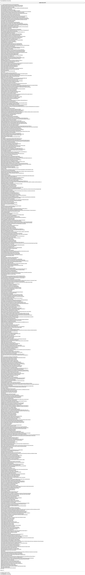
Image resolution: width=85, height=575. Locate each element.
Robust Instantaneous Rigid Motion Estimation (7, 444)
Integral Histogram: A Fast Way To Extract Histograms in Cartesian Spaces (11, 259)
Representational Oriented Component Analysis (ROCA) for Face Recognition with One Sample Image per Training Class (18, 435)
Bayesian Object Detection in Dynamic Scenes (7, 67)
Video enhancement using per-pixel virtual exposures (8, 550)
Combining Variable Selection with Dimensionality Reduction (9, 98)
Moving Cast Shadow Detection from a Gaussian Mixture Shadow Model (11, 327)
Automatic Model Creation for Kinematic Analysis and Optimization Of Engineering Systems (14, 52)
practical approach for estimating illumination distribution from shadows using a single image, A (15, 399)
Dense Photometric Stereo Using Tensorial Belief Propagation (10, 125)
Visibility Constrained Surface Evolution (6, 555)
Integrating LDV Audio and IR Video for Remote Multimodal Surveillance (11, 261)
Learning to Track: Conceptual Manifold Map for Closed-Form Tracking (11, 288)
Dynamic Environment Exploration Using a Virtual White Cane (10, 152)
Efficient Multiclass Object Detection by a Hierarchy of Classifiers (10, 162)
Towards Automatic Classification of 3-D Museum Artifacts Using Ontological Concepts (13, 517)
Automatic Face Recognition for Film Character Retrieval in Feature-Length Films (12, 49)
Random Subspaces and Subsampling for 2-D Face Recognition (10, 412)
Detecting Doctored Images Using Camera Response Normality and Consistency (12, 129)
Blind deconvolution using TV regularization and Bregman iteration (10, 74)
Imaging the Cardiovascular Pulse (5, 249)
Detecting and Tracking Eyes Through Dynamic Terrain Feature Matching (11, 128)
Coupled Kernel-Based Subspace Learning (7, 115)
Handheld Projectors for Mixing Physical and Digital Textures (9, 225)
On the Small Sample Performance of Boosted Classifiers (9, 367)
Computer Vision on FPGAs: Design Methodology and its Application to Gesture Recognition (14, 104)
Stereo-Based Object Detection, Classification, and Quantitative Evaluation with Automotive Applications (16, 493)
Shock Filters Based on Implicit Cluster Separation (8, 466)
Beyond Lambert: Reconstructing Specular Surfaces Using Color (10, 69)
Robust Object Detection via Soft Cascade (7, 447)
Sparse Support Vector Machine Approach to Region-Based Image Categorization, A (13, 481)
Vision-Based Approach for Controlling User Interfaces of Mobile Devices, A (12, 557)
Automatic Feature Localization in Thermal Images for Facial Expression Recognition (13, 50)
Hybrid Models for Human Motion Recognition (7, 239)
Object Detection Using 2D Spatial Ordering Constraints (9, 358)
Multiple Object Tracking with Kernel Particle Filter (8, 342)
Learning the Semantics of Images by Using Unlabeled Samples (10, 286)
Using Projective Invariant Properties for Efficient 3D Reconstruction (10, 544)
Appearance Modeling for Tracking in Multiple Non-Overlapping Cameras (11, 34)
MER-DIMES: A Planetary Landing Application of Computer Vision (10, 309)
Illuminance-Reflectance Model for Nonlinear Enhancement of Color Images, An (12, 242)
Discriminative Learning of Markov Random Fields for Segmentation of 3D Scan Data (13, 145)
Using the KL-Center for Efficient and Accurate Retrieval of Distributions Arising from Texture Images (15, 546)
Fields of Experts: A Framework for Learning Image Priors (9, 204)
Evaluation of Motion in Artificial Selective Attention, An (9, 176)
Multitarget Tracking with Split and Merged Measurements (9, 344)
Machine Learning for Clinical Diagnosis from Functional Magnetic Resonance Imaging (13, 302)
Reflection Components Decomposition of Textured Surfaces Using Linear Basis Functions (13, 428)
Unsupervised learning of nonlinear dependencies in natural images (10, 538)
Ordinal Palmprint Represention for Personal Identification (9, 377)
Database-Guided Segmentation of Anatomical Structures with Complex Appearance (13, 121)
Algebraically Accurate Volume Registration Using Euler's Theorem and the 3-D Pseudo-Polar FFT (15, 30)
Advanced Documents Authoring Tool (6, 28)
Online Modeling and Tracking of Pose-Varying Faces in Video (10, 371)
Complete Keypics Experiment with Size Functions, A (8, 101)
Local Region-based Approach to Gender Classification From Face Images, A (12, 298)
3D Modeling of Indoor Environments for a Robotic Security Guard (10, 14)
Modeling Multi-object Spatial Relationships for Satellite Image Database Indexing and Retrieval (15, 319)
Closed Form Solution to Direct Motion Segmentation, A (9, 90)
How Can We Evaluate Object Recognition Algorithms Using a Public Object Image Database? (14, 234)
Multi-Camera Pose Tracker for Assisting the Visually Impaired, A (10, 329)
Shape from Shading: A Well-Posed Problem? (7, 463)
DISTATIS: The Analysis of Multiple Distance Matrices (8, 147)
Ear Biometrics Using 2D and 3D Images (6, 155)
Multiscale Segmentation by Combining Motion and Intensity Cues (10, 343)
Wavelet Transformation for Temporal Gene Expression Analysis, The (11, 561)
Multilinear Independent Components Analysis (7, 337)
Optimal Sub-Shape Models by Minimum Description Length (9, 375)
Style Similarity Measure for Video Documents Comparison (9, 498)
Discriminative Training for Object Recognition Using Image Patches (10, 146)
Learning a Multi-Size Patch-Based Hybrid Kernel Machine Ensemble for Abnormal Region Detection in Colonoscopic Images (19, 280)
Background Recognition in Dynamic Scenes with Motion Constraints (10, 58)
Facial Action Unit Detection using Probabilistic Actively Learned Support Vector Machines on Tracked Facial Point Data (18, 190)
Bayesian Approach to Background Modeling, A (7, 62)
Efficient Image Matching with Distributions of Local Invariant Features (11, 159)
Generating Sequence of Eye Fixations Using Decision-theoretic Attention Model (12, 214)
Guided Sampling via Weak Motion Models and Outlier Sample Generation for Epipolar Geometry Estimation (16, 222)
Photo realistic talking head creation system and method (9, 391)
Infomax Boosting (3, 256)
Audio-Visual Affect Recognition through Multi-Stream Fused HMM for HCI (11, 44)
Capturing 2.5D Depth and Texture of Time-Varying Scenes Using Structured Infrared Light (14, 83)
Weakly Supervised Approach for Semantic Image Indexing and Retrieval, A (11, 563)
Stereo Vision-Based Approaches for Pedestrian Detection (9, 492)
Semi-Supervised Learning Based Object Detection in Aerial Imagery (10, 461)
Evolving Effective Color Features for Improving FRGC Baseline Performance (12, 179)
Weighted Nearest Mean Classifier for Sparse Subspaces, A (9, 565)
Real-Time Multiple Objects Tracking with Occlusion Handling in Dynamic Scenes (12, 422)
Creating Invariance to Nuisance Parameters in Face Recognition (10, 117)
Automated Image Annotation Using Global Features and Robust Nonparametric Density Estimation (15, 45)
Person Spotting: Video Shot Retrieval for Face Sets (8, 388)
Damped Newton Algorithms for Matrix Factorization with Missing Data (11, 120)
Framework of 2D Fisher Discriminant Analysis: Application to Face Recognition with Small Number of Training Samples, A (18, 210)
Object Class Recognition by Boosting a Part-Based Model (9, 356)
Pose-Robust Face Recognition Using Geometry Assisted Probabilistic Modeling (12, 395)
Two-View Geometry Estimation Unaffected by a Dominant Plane (10, 531)
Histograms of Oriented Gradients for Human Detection (9, 232)
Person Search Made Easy (4, 387)
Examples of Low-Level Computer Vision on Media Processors (10, 180)
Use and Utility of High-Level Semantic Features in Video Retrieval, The (11, 542)
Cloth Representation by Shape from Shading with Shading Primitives (11, 91)
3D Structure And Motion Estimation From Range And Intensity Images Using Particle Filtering (14, 17)
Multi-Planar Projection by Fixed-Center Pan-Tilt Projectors (9, 332)
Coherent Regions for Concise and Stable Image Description (9, 92)
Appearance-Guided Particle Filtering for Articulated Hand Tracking (10, 35)
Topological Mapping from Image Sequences (7, 515)
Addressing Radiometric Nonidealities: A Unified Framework (9, 27)
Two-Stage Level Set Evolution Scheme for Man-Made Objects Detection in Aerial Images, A (14, 530)
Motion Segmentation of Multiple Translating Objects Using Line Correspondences (12, 326)
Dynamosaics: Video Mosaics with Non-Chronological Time (9, 154)
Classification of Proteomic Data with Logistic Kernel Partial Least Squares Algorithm (13, 88)
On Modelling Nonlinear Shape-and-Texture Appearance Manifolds (10, 364)
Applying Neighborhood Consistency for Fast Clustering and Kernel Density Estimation (13, 36)
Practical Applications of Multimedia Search (7, 398)
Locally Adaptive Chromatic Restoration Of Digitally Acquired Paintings (11, 300)
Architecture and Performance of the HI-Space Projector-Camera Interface (11, 37)
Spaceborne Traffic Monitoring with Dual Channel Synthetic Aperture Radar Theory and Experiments (15, 479)
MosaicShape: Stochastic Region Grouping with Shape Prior (9, 325)
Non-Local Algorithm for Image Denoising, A (7, 350)
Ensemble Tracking (3, 168)
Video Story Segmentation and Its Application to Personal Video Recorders (11, 552)
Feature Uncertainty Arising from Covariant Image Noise (9, 202)
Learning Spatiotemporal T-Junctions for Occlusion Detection (9, 285)
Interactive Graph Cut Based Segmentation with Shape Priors (9, 264)
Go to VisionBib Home (3, 0)
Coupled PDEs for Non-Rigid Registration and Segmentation (9, 116)
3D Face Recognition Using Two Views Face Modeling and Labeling (10, 10)
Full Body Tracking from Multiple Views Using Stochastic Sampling (10, 211)
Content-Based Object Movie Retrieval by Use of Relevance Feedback (11, 109)
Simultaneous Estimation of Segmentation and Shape (8, 470)
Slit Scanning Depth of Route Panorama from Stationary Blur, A (10, 476)
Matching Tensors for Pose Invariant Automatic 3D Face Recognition (10, 306)
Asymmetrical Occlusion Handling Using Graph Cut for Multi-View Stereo (11, 43)
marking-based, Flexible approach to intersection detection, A (10, 304)
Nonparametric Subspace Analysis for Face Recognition (9, 353)
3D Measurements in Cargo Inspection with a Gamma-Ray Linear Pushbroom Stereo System (14, 13)
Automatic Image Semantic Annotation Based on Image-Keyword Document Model (13, 51)
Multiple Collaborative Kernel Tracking (6, 341)
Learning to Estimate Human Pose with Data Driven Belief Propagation (11, 287)
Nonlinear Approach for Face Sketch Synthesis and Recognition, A (10, 351)
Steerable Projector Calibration (5, 490)
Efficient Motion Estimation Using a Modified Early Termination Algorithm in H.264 (13, 161)
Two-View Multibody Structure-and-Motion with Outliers (9, 532)
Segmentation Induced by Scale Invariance (7, 451)
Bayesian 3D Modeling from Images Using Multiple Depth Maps (10, 61)
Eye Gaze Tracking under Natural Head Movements (8, 184)
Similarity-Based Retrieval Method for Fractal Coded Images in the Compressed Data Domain (14, 469)
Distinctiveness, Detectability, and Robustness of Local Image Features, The (11, 148)
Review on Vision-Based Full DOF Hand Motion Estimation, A (9, 438)
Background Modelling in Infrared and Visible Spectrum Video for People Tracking (12, 57)
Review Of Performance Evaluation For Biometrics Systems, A (10, 437)
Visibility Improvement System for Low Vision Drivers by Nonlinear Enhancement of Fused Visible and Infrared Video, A (18, 556)
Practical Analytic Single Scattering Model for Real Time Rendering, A (11, 397)
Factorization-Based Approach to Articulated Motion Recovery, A (10, 192)
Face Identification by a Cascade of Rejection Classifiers (9, 185)
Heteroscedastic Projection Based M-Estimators (8, 226)
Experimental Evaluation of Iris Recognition (7, 182)
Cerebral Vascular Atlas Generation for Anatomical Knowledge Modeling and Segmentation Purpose (15, 86)
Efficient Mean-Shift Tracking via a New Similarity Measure (9, 160)
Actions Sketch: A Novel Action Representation (7, 21)
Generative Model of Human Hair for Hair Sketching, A (9, 215)
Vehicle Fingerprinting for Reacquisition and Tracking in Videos (10, 548)
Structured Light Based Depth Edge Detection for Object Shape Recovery (11, 497)
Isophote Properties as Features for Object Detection (8, 270)
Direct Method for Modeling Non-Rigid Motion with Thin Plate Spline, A (11, 139)
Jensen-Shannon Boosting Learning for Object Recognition (9, 271)
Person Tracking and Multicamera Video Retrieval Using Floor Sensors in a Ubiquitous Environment (15, 389)
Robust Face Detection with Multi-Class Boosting (8, 442)
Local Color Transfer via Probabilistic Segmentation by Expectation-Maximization (12, 296)
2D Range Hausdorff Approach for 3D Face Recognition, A (10, 4)
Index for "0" (2, 570)
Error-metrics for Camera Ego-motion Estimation (8, 170)
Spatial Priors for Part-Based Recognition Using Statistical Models (10, 482)
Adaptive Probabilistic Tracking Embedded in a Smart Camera (10, 25)
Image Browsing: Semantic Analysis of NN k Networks (8, 245)
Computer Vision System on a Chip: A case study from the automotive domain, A (12, 105)
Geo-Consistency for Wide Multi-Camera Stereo (8, 218)
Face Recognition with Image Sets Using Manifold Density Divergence (11, 188)
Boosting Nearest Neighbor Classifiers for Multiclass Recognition (10, 76)
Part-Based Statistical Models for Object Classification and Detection (11, 382)
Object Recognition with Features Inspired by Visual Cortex (9, 360)
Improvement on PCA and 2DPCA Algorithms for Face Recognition (10, 253)
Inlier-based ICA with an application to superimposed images (9, 257)
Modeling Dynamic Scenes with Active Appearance (8, 318)
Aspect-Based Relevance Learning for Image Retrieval (8, 41)
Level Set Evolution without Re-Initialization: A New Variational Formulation (12, 294)
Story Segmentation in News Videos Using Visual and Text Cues (10, 495)
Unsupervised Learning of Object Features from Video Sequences (10, 539)
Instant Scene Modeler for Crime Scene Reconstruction (9, 258)
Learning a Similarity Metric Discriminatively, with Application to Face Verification (12, 281)
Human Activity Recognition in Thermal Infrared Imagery (9, 235)
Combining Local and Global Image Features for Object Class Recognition (11, 96)
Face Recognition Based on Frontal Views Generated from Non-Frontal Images (12, 187)
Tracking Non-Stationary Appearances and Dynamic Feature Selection (11, 525)
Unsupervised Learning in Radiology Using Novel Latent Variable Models (11, 536)
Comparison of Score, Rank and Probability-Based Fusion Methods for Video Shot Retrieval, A (14, 100)
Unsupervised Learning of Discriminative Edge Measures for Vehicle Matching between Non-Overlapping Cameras (17, 537)
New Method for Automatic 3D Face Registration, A (8, 348)
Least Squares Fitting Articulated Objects (7, 290)
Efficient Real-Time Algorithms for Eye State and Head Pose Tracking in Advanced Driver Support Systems (16, 164)
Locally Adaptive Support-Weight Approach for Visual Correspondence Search (12, 301)
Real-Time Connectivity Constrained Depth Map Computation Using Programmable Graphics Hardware (16, 419)
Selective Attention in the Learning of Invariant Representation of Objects (11, 455)
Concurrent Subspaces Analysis (5, 107)
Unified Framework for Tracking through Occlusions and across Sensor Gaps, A (12, 534)
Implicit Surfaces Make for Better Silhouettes (7, 250)
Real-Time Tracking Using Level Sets (6, 424)
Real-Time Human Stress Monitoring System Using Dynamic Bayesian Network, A (12, 421)
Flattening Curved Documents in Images (6, 207)
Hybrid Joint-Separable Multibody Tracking (7, 238)
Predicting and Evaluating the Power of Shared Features (9, 400)
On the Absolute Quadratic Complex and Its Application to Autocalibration (11, 365)
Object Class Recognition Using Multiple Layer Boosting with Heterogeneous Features (13, 357)
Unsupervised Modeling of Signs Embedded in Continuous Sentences (10, 540)
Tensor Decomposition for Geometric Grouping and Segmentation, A (10, 508)
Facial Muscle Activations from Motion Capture (7, 191)
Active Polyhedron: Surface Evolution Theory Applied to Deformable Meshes (12, 23)
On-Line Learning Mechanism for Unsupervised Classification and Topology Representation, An (14, 368)
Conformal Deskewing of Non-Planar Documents (8, 108)
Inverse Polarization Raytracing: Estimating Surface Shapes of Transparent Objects (12, 269)
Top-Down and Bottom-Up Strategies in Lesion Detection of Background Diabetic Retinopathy (14, 514)
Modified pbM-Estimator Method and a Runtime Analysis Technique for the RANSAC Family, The (14, 322)
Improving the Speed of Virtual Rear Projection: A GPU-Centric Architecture (12, 254)
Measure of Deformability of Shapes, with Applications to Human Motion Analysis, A (13, 308)
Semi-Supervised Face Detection (5, 460)
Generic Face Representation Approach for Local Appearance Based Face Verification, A (13, 217)
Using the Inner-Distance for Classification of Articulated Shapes (10, 545)
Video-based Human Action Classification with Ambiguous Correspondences (12, 553)
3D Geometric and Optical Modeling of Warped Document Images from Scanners (12, 12)
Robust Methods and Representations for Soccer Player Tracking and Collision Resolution (13, 446)
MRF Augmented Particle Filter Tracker (6, 328)
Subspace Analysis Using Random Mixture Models (8, 499)
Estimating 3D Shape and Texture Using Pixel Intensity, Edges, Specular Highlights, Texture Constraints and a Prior (17, 171)
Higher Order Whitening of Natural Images (7, 230)
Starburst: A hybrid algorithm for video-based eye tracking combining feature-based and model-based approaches (17, 486)
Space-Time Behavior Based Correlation (6, 478)
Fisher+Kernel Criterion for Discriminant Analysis (8, 206)
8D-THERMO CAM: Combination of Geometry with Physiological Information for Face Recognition (15, 18)
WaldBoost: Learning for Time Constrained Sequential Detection (10, 560)
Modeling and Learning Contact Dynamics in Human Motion (9, 317)
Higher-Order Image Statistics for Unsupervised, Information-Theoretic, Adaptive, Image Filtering (15, 231)
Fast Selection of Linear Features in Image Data (7, 198)
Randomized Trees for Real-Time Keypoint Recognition (9, 414)
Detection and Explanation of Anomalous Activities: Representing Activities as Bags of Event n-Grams (15, 131)
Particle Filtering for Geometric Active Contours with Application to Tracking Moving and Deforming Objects (16, 383)
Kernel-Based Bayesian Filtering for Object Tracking (8, 274)
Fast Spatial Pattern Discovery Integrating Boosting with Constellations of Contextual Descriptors (15, 199)
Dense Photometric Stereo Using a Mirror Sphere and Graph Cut (10, 124)
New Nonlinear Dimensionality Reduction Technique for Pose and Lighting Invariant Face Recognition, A (16, 349)
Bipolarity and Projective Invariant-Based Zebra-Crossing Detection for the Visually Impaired (14, 73)
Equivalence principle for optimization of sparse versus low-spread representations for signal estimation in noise (17, 169)
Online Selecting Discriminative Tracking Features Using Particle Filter (11, 372)
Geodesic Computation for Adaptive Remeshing (7, 219)
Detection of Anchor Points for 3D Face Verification (8, 132)
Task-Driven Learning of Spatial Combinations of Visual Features (10, 507)
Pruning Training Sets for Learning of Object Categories (9, 408)
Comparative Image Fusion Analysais (6, 99)
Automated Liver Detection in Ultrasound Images (8, 46)
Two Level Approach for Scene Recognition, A (7, 529)
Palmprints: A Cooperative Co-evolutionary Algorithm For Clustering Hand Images (12, 380)
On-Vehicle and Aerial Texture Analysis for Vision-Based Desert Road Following (12, 369)
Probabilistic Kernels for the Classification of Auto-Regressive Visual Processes (12, 403)
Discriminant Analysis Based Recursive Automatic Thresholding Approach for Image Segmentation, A (15, 141)
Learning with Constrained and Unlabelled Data (8, 289)
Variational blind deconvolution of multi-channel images (9, 547)
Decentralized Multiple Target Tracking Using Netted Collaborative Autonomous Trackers (13, 122)
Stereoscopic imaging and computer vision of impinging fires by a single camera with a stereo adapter (15, 494)
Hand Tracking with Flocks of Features (6, 224)
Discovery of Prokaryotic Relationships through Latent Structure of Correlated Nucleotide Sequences (15, 140)
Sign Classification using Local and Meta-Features (8, 468)
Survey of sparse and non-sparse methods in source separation (10, 500)
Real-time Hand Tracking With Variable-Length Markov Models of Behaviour (12, 420)
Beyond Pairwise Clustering (5, 70)
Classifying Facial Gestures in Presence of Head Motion (9, 89)
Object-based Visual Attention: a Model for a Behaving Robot (9, 361)
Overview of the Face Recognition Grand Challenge (8, 379)
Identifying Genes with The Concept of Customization (8, 240)
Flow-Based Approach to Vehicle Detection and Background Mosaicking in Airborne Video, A (14, 208)
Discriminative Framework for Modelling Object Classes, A (9, 144)
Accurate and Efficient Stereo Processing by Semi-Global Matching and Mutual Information (14, 19)
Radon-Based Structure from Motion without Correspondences (10, 411)
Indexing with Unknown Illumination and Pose (7, 255)
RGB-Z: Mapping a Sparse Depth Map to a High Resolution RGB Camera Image (12, 439)
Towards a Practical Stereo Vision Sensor (7, 516)
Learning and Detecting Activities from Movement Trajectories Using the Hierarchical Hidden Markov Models (16, 282)
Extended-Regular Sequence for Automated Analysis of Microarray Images (11, 183)
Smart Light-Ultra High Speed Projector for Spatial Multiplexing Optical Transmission (13, 477)
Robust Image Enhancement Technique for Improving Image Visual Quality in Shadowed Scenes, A (15, 443)
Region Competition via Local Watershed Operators (8, 430)
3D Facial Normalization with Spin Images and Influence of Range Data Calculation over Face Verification (16, 11)
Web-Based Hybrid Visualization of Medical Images (8, 564)
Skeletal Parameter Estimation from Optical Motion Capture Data (10, 474)
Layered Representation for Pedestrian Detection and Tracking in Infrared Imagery (13, 277)
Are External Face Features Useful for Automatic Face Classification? (11, 38)
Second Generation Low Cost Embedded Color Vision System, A (10, 450)
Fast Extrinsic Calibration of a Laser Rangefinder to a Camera (9, 196)
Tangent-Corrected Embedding (5, 506)
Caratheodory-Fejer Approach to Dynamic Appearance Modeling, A (10, 84)
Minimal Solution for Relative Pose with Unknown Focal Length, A (10, 312)
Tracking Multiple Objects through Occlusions (7, 523)
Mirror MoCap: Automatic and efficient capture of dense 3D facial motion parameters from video (15, 313)
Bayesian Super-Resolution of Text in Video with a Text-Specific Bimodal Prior (12, 68)
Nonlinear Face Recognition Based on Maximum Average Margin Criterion (11, 352)
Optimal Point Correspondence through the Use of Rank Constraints (10, 374)
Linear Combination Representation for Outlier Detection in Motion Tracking (12, 295)
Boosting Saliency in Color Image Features (7, 77)
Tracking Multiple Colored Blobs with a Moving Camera (9, 521)
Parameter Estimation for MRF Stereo (6, 381)
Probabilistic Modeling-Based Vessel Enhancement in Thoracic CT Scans (11, 404)
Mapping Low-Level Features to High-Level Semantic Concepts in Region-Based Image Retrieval (14, 303)
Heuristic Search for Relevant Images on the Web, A (8, 227)
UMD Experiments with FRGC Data (6, 533)
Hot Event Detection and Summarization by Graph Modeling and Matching (11, 233)
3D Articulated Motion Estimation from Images (7, 7)
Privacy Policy (9, 0)
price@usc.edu (4, 573)
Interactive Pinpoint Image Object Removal (7, 266)
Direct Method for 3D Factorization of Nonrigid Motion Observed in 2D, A (11, 138)
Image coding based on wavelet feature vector (7, 246)
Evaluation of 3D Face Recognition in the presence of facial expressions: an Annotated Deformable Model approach (17, 175)
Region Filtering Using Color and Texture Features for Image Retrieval (11, 431)
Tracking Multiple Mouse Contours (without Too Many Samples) (10, 522)
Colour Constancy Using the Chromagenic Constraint (8, 93)
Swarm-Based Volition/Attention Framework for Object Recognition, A (11, 501)
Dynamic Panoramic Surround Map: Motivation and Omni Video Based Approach (12, 153)
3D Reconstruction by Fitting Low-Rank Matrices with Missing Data (10, 15)
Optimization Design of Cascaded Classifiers (7, 376)
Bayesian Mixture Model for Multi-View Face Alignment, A (9, 66)
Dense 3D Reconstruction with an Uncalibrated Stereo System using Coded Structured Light (14, 123)
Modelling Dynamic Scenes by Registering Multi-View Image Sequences (11, 320)
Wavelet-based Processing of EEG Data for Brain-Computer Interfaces (11, 562)
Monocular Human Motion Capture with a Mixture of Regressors (10, 324)
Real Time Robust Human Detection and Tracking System (9, 418)
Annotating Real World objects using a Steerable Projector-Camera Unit (11, 33)
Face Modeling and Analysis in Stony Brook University (8, 186)
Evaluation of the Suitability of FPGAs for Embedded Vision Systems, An (11, 178)
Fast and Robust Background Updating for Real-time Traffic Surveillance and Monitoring (13, 195)
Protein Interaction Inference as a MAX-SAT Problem (8, 407)
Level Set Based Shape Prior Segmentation (7, 293)
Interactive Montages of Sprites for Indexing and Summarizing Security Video (12, 265)
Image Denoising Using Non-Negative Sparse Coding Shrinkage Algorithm (11, 247)
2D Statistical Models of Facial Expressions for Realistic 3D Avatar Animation (12, 5)
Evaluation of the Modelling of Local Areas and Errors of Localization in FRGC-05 (12, 177)
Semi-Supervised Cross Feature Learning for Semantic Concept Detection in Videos (13, 459)
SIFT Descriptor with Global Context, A (6, 467)
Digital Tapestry (3, 137)
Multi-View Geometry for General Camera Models (8, 334)
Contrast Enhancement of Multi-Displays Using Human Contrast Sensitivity (11, 112)
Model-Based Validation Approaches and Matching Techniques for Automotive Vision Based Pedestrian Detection (17, 316)
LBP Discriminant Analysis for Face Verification (7, 278)
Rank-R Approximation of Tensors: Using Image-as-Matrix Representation (11, 416)
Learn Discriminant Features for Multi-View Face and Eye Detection (10, 279)
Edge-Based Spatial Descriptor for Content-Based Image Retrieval (10, 156)
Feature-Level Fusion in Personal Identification (7, 203)
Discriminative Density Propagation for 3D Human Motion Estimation (11, 143)
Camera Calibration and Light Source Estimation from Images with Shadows (12, 80)
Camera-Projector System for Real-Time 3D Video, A (8, 82)
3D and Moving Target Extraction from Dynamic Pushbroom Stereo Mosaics (12, 6)
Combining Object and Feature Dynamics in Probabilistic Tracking (10, 97)
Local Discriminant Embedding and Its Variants (7, 297)
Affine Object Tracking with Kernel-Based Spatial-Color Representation (11, 29)
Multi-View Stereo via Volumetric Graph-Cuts (7, 335)
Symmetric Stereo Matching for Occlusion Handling (8, 502)
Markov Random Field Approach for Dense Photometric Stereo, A (10, 305)
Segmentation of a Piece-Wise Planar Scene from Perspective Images (11, 452)
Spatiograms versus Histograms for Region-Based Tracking (9, 483)
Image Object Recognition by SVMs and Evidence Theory (9, 248)
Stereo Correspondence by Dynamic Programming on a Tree (9, 491)
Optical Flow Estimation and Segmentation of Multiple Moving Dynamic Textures (12, 373)
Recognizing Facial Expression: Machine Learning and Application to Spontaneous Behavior (14, 426)
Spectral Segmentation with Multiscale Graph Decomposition (9, 485)
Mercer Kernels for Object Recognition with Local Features (9, 310)
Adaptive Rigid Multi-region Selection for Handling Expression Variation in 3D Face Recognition (14, 26)
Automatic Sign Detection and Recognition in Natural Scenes (9, 54)
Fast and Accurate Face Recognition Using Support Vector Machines (10, 194)
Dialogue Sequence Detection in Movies (6, 135)
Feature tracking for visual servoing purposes (7, 201)
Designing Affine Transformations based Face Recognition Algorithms (11, 127)
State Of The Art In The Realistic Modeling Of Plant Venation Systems (11, 487)
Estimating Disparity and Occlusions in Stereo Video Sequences (10, 172)
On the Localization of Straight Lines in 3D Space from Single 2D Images (11, 366)
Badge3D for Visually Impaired (5, 59)
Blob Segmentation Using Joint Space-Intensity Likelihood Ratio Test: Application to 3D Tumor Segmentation (16, 75)
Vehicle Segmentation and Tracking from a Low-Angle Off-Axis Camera (11, 549)
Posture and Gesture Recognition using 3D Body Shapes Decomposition (11, 396)
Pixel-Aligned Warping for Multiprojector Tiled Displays (9, 392)
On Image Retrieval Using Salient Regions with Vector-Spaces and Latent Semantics (13, 363)
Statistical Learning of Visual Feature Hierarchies (8, 489)
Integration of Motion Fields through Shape (7, 262)
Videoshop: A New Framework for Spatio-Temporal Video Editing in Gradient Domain (13, 554)
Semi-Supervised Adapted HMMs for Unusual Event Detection (10, 458)
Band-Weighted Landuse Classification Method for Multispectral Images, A (11, 60)
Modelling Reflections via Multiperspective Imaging (8, 321)
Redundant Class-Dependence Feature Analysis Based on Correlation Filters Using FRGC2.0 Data (14, 427)
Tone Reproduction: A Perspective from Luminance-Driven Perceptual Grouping (12, 513)
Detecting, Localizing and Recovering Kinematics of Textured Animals (11, 130)
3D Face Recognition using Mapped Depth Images (8, 9)
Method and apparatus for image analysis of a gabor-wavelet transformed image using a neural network (16, 311)
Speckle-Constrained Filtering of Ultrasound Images (8, 484)
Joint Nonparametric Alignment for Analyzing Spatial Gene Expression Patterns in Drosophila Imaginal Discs (16, 272)
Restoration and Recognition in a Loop (6, 436)
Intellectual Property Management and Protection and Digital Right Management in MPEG (14, 263)
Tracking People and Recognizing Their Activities (8, 526)
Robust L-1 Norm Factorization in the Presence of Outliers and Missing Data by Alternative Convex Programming (17, 445)
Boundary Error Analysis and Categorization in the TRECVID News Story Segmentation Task (14, 78)
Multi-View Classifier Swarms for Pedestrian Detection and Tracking (10, 333)
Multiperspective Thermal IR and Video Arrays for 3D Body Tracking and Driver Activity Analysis (14, 340)
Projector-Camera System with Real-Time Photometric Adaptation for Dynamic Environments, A (14, 405)
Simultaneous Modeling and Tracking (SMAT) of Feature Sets (9, 471)
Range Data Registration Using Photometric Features (8, 415)
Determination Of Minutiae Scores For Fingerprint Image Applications (11, 133)
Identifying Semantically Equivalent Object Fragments (8, 241)
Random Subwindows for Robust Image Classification (8, 413)
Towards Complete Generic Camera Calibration (8, 518)
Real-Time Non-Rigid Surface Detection (6, 423)
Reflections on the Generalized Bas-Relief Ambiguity (8, 429)
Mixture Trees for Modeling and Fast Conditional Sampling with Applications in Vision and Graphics (15, 314)
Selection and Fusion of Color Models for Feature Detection (9, 454)
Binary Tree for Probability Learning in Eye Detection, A (9, 72)
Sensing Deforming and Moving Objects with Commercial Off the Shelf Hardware (12, 462)
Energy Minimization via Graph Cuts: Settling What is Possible (10, 167)
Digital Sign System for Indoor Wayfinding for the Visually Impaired (10, 136)
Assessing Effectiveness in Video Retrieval (7, 42)
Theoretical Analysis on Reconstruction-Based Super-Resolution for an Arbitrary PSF (13, 510)
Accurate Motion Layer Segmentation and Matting (8, 20)
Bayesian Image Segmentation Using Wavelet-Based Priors (9, 65)
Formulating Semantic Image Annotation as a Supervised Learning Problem (11, 209)
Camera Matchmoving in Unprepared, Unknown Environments (10, 81)
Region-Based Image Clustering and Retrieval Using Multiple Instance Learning (12, 432)
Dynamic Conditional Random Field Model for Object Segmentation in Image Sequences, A (14, 151)
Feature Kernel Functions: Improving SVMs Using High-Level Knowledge (11, 200)
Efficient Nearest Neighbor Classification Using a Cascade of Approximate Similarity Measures (14, 163)
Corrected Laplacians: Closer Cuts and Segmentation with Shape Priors (11, 113)
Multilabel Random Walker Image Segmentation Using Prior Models (10, 336)
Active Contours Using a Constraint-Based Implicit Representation (10, 22)
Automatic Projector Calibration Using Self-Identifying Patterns (10, 53)
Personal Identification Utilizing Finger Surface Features (9, 390)
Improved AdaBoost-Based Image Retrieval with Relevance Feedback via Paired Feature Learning (15, 251)
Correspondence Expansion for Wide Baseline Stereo (8, 114)
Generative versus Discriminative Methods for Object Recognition (10, 216)
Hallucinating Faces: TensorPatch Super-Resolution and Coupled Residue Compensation (13, 223)
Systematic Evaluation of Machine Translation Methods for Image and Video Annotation (13, 505)
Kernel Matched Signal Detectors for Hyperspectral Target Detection (11, 273)
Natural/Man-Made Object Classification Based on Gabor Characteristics (11, 345)
